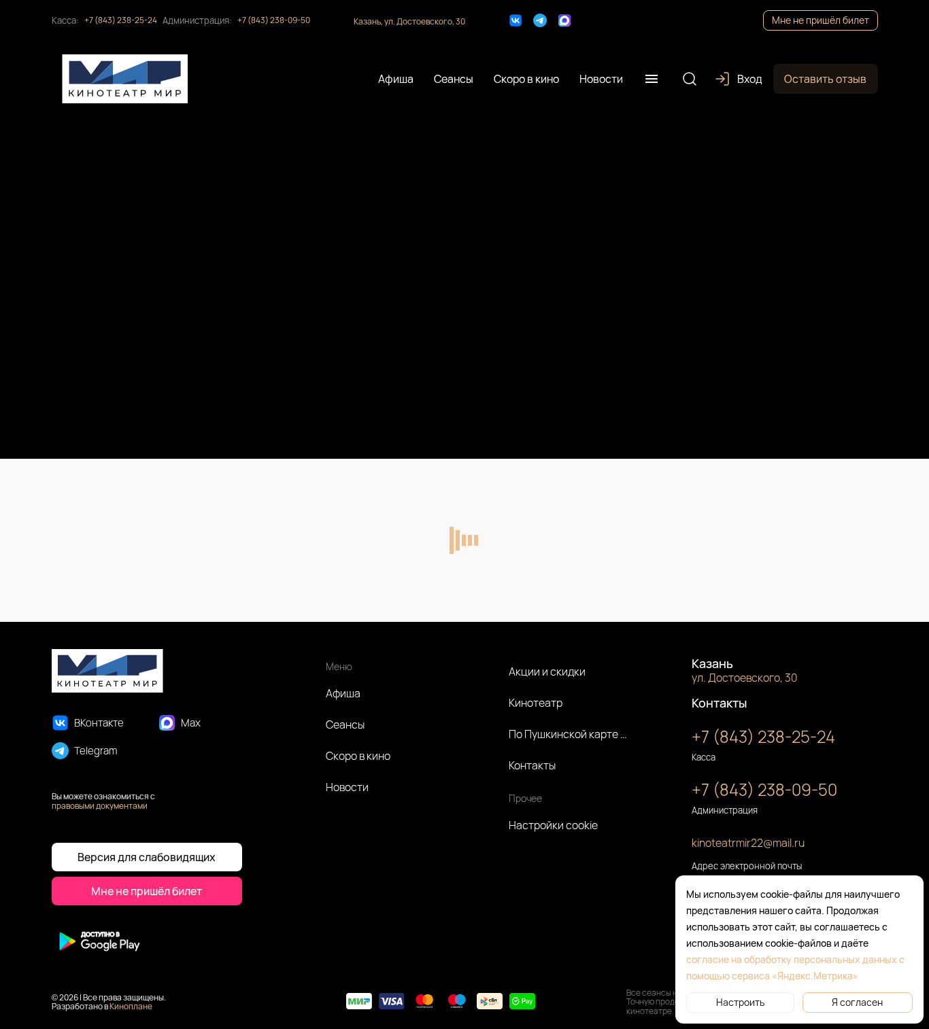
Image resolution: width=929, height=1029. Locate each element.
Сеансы (345, 724)
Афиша (343, 693)
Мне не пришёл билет (820, 20)
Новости (347, 787)
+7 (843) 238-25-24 (120, 20)
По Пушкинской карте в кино (568, 734)
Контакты (532, 765)
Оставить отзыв (825, 78)
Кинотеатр (535, 702)
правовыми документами (100, 806)
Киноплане (130, 1006)
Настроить (740, 1002)
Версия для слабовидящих (147, 857)
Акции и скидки (547, 671)
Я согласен (857, 1002)
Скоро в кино (358, 755)
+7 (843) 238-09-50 (273, 20)
